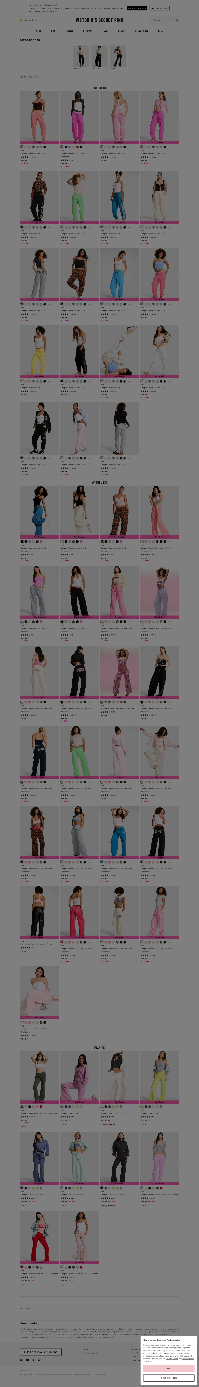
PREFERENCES (169, 1378)
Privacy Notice (172, 1359)
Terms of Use (188, 1359)
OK (169, 1368)
